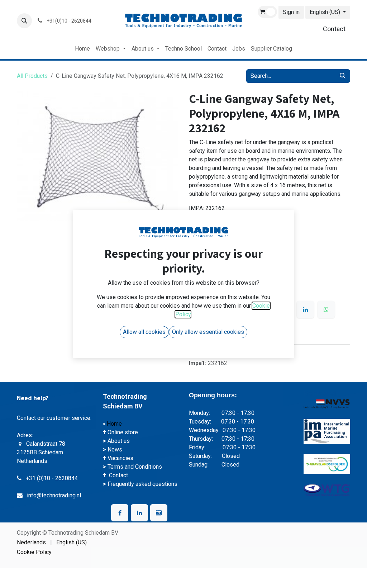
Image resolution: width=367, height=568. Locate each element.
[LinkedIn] (305, 309)
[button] (24, 20)
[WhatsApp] (326, 309)
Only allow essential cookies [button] (208, 331)
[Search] (342, 76)
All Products (32, 75)
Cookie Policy (34, 552)
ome (117, 423)
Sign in (291, 12)
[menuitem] (82, 49)
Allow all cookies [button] (144, 331)
